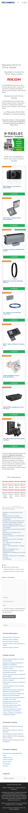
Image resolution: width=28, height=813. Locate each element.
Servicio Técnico (7, 761)
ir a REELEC (14, 194)
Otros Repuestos (7, 559)
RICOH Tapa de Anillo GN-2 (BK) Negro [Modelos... (13, 281)
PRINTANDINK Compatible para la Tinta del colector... (13, 408)
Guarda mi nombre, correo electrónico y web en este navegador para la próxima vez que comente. (13, 610)
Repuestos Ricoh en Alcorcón (11, 647)
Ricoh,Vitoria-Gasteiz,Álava (11, 567)
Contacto (9, 784)
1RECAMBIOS (8, 2)
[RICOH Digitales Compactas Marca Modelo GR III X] (14, 176)
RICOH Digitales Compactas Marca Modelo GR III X (12, 187)
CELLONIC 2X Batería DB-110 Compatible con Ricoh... (14, 439)
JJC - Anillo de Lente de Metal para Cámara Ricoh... (12, 313)
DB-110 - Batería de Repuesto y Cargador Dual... (13, 345)
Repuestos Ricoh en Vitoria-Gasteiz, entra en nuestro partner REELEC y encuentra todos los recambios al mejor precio (13, 522)
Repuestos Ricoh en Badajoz (10, 639)
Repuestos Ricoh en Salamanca (11, 637)
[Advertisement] (14, 19)
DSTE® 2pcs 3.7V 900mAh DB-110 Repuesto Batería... (12, 218)
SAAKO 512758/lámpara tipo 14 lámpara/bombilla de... (11, 376)
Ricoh (5, 565)
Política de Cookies (16, 784)
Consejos (5, 766)
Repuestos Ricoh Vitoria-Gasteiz (11, 516)
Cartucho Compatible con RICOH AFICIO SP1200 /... (13, 250)
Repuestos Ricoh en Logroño (10, 641)
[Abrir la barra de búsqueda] (18, 2)
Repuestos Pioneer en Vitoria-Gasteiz (14, 571)
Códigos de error (7, 757)
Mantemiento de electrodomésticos (12, 753)
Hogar (4, 755)
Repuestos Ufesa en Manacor (15, 734)
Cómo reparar (6, 763)
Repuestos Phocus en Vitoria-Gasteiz (14, 569)
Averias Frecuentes (8, 759)
